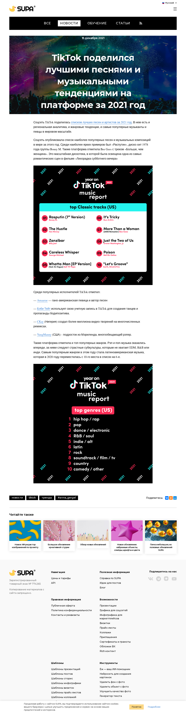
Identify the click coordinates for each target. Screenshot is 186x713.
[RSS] (140, 23)
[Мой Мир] (175, 498)
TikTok (32, 497)
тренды (47, 497)
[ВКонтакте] (167, 498)
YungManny (44, 334)
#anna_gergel (67, 497)
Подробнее (154, 707)
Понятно (136, 707)
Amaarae (42, 300)
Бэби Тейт (43, 309)
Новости (17, 497)
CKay (40, 321)
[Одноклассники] (171, 498)
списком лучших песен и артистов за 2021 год (101, 122)
